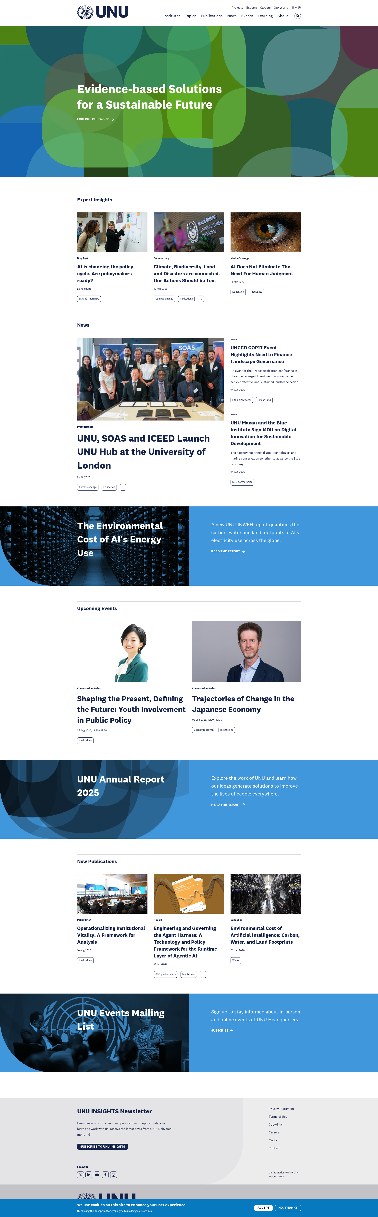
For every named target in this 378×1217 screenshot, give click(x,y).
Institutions (186, 298)
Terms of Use (278, 1116)
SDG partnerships (89, 298)
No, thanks (287, 1208)
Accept (264, 1208)
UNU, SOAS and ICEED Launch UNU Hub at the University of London (143, 451)
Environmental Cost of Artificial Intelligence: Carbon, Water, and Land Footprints (265, 935)
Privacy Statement (281, 1109)
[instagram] (113, 1174)
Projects (237, 7)
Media (273, 1140)
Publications (211, 15)
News (231, 15)
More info (146, 1211)
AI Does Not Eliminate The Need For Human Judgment (262, 269)
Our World (281, 7)
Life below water (241, 400)
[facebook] (105, 1174)
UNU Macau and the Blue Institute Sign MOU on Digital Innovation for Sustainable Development (263, 433)
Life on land (264, 400)
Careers (265, 7)
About (282, 15)
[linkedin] (88, 1174)
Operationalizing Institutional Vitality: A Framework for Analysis (111, 935)
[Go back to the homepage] (102, 18)
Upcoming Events (97, 608)
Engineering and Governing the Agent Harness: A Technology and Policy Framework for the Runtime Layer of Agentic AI (185, 942)
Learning (265, 15)
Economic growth (204, 729)
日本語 (296, 7)
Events (247, 15)
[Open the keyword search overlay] (298, 16)
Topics (190, 15)
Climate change (164, 298)
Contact (274, 1148)
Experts (251, 7)
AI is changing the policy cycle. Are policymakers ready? (105, 273)
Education (238, 291)
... (201, 298)
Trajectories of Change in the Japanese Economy (243, 704)
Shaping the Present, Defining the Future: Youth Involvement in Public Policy (131, 709)
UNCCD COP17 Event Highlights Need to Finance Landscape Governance (261, 354)
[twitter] (80, 1174)
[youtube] (97, 1174)
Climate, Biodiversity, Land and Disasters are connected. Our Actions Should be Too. (187, 273)
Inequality (256, 291)
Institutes (172, 15)
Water (235, 960)
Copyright (275, 1124)
